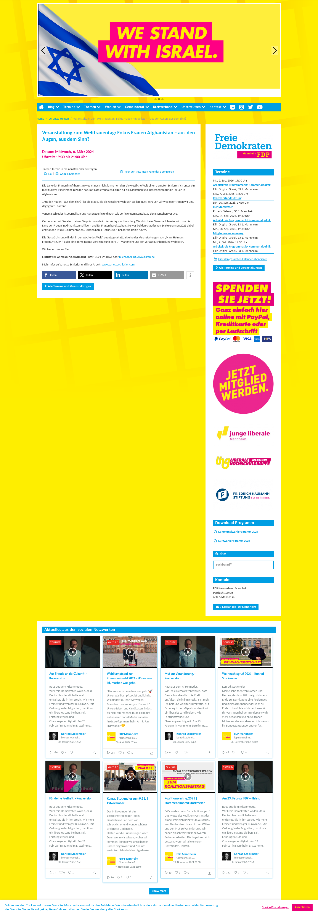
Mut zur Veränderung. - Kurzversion (180, 676)
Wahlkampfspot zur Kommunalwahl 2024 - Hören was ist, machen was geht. (129, 678)
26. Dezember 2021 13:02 (244, 742)
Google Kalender (70, 174)
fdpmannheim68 (127, 738)
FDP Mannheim (128, 734)
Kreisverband (163, 107)
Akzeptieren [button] (302, 907)
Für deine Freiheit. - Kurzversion (70, 798)
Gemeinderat (134, 107)
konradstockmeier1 (70, 738)
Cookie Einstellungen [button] (275, 907)
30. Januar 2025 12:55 (184, 742)
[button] (155, 99)
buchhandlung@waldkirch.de (137, 257)
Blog (51, 107)
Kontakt (216, 107)
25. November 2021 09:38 (187, 862)
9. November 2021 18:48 (128, 867)
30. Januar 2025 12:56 (69, 742)
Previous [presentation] (43, 50)
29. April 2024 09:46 (126, 742)
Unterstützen (191, 107)
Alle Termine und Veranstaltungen (69, 286)
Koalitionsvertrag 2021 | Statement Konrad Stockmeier (185, 801)
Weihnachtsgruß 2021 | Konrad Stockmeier (243, 676)
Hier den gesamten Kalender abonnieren (149, 172)
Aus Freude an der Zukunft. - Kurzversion (68, 676)
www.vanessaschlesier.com (118, 264)
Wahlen (110, 107)
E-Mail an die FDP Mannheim (238, 607)
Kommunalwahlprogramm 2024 (238, 532)
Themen (90, 107)
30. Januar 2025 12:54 (242, 862)
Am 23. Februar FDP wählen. (241, 798)
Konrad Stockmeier (73, 734)
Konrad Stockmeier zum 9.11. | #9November (127, 801)
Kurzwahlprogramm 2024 (234, 541)
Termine (69, 107)
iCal (50, 174)
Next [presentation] (275, 50)
